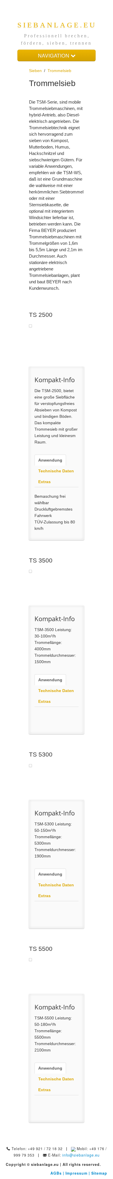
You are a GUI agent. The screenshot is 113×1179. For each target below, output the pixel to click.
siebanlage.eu (56, 25)
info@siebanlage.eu (81, 1155)
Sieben (35, 70)
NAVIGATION (54, 55)
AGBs (56, 1173)
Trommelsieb (59, 70)
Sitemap (99, 1173)
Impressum (77, 1173)
